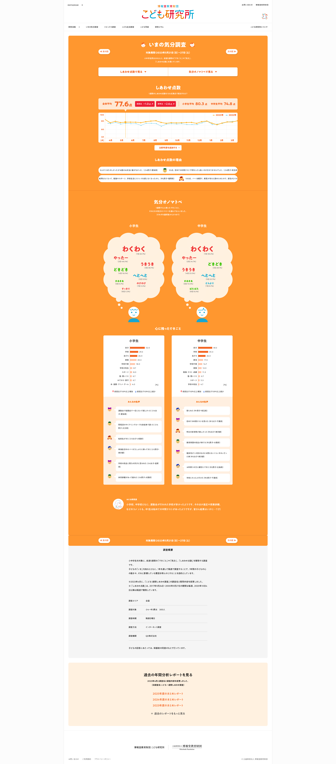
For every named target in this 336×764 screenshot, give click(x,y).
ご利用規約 (86, 759)
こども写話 (144, 27)
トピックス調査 (110, 27)
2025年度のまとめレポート (168, 693)
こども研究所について (259, 27)
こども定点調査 (128, 27)
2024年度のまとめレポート (168, 699)
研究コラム (159, 27)
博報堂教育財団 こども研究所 (149, 747)
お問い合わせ (73, 759)
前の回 (105, 51)
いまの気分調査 (92, 27)
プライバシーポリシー (102, 759)
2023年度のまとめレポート (168, 705)
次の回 (230, 51)
